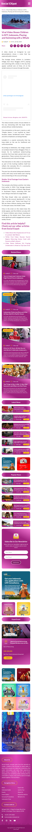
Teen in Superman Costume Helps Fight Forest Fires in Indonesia (14, 277)
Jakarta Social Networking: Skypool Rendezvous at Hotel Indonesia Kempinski (19, 643)
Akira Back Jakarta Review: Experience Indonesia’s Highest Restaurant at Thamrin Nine (21, 434)
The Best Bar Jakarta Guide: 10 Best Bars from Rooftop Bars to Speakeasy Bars (21, 498)
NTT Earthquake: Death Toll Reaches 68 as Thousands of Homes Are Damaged (20, 482)
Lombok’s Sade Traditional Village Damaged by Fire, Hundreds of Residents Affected (21, 417)
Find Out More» (15, 777)
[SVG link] (9, 3)
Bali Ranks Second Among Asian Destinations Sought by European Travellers (21, 426)
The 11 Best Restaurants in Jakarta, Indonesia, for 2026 (20, 514)
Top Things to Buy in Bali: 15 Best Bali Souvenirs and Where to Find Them (15, 385)
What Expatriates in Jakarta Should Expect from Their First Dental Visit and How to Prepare (21, 490)
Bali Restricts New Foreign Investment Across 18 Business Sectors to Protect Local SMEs (21, 523)
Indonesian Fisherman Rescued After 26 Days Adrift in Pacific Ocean (16, 313)
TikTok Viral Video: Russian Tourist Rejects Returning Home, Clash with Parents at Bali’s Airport (17, 239)
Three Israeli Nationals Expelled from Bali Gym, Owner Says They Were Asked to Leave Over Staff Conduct (21, 451)
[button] (29, 3)
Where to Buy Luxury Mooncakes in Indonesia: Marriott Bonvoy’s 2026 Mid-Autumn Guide (21, 410)
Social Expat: (13, 228)
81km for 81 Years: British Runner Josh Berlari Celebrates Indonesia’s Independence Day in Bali (15, 350)
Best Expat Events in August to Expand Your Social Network (21, 506)
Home (3, 10)
